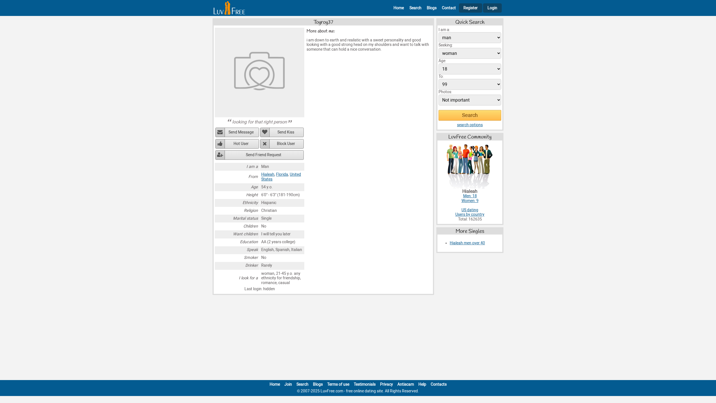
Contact (449, 8)
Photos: (445, 92)
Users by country (469, 214)
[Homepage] (229, 8)
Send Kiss (285, 132)
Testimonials (365, 384)
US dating (469, 210)
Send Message (241, 132)
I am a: (444, 29)
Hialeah (267, 174)
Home (399, 8)
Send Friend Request (263, 155)
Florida (282, 174)
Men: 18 (470, 196)
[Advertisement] (358, 338)
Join (288, 384)
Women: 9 (470, 200)
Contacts (439, 384)
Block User (286, 143)
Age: (442, 60)
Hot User (241, 143)
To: (441, 76)
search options (470, 125)
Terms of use (338, 384)
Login (492, 8)
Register (470, 8)
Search (415, 8)
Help (422, 384)
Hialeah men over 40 (467, 243)
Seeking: (446, 45)
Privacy (386, 384)
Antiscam (405, 384)
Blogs (432, 8)
